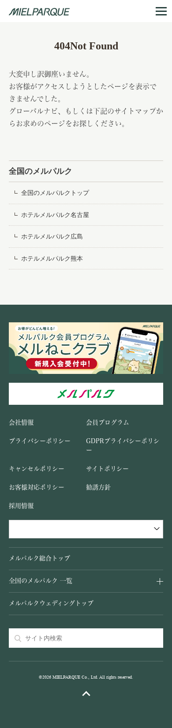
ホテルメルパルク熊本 (52, 258)
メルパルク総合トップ (39, 558)
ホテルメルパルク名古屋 (55, 215)
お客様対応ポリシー (36, 487)
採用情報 (21, 506)
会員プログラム (107, 422)
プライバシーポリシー (40, 441)
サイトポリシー (107, 469)
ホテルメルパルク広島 (52, 236)
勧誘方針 (98, 487)
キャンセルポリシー (36, 469)
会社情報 (21, 422)
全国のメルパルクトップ (55, 193)
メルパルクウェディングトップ (51, 603)
